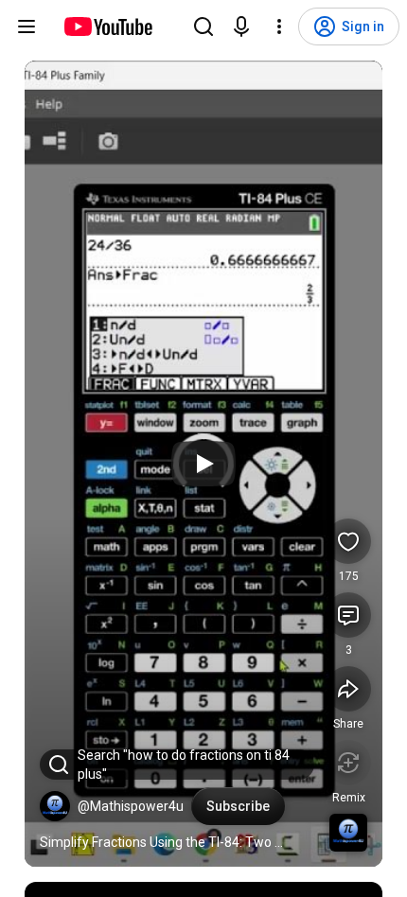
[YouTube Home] (107, 26)
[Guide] (26, 26)
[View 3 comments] (348, 615)
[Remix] (348, 762)
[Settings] (279, 26)
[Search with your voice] (241, 26)
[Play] (203, 463)
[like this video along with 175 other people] (348, 541)
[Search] (203, 26)
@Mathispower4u (131, 806)
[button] (55, 806)
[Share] (348, 689)
